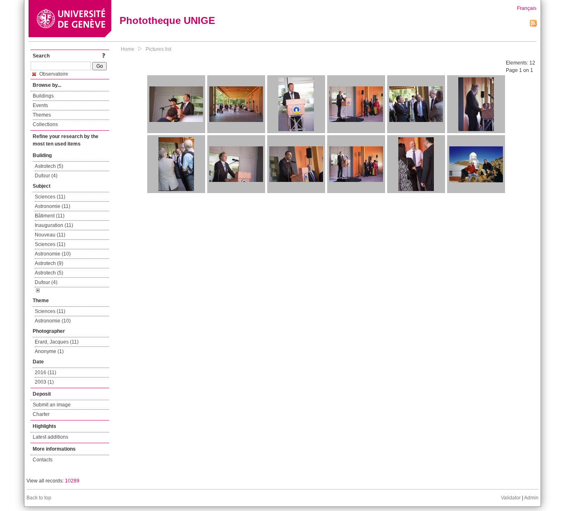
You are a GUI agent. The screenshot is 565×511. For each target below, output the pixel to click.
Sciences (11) (50, 197)
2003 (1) (44, 382)
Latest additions (50, 437)
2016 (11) (45, 372)
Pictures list (158, 49)
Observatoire (53, 74)
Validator (511, 498)
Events (40, 105)
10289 (72, 481)
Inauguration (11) (54, 225)
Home (127, 49)
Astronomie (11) (52, 206)
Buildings (43, 96)
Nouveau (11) (50, 235)
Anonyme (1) (49, 351)
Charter (41, 414)
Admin (531, 498)
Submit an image (52, 405)
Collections (45, 124)
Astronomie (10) (53, 254)
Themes (42, 115)
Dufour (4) (46, 176)
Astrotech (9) (49, 263)
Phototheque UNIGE (167, 20)
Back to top (38, 498)
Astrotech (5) (49, 166)
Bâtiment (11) (50, 216)
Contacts (43, 460)
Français (526, 8)
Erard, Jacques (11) (57, 342)
